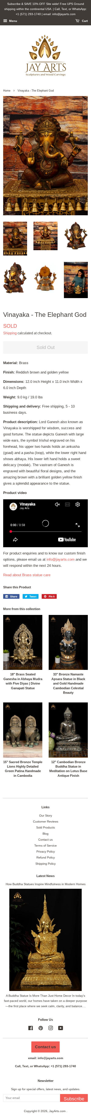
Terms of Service (45, 845)
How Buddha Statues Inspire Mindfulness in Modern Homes (45, 884)
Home (6, 90)
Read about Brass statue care (26, 575)
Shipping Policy (45, 863)
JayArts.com (57, 1111)
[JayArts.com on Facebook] (30, 1029)
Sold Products (45, 827)
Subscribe (74, 1098)
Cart (84, 21)
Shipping (10, 333)
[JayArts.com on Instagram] (50, 1029)
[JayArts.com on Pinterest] (40, 1029)
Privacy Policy (45, 851)
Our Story (45, 815)
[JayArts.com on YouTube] (60, 1029)
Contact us (45, 839)
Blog (45, 833)
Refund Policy (45, 857)
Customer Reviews (45, 821)
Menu (12, 21)
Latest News (45, 876)
